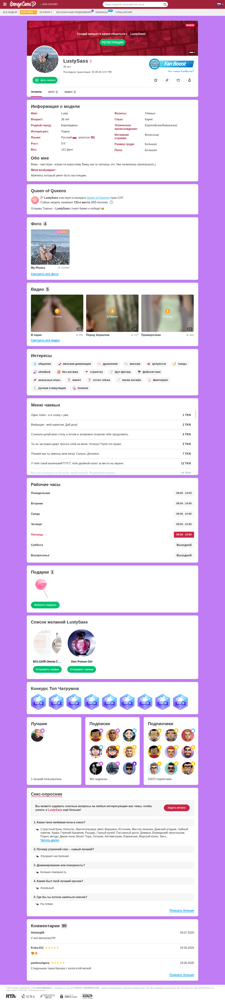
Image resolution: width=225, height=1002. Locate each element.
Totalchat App (123, 12)
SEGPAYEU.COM (91, 988)
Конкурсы (102, 12)
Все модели (10, 12)
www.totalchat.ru (44, 988)
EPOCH (78, 988)
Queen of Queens (98, 197)
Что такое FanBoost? (181, 71)
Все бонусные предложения (73, 12)
